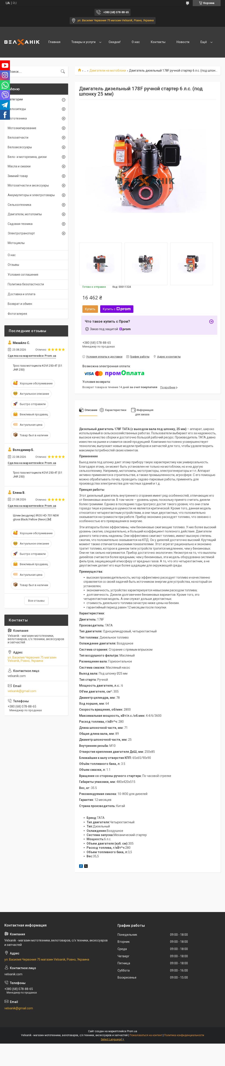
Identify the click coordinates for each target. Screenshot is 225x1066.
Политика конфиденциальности (184, 1035)
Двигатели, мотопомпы (25, 214)
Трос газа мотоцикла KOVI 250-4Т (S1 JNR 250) (37, 367)
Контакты (158, 42)
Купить (90, 309)
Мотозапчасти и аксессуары (28, 185)
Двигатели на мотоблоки (107, 70)
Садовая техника (20, 224)
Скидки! (115, 42)
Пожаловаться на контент (146, 1035)
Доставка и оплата (21, 294)
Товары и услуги (83, 42)
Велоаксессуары (20, 147)
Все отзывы (36, 600)
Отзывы (13, 264)
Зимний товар (18, 176)
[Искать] (63, 71)
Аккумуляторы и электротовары (31, 195)
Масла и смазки (19, 166)
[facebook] (81, 867)
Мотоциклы (16, 243)
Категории (15, 99)
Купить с (109, 309)
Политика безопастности (26, 284)
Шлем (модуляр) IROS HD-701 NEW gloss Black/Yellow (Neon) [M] (36, 517)
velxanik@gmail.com (22, 691)
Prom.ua (132, 1031)
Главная (54, 42)
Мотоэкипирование (22, 128)
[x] (86, 867)
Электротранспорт (21, 233)
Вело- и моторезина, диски (27, 157)
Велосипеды (17, 109)
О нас (136, 42)
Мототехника (17, 118)
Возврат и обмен (20, 304)
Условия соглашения (23, 274)
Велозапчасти (18, 137)
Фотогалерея (17, 313)
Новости (182, 42)
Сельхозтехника (19, 204)
